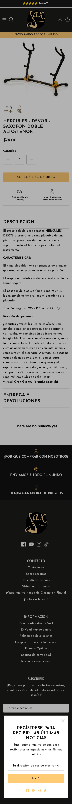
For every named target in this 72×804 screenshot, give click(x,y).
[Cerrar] (63, 720)
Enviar (36, 778)
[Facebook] (27, 790)
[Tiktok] (45, 790)
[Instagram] (39, 790)
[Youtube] (33, 790)
